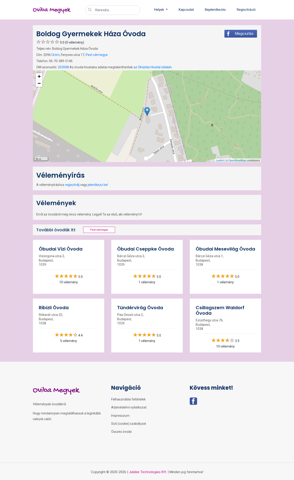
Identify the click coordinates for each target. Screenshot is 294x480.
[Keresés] (90, 10)
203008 (63, 67)
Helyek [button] (159, 10)
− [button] (39, 83)
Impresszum (120, 415)
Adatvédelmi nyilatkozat (129, 407)
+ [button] (39, 76)
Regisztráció (246, 10)
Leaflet (220, 160)
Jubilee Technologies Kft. (148, 472)
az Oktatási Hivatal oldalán (152, 67)
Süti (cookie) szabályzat (128, 423)
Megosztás (244, 33)
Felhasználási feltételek (128, 399)
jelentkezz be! (98, 185)
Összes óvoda (121, 431)
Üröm (55, 55)
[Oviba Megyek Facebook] (193, 402)
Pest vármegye (97, 55)
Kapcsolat (186, 10)
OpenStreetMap (237, 160)
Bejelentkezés (215, 10)
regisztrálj (72, 185)
